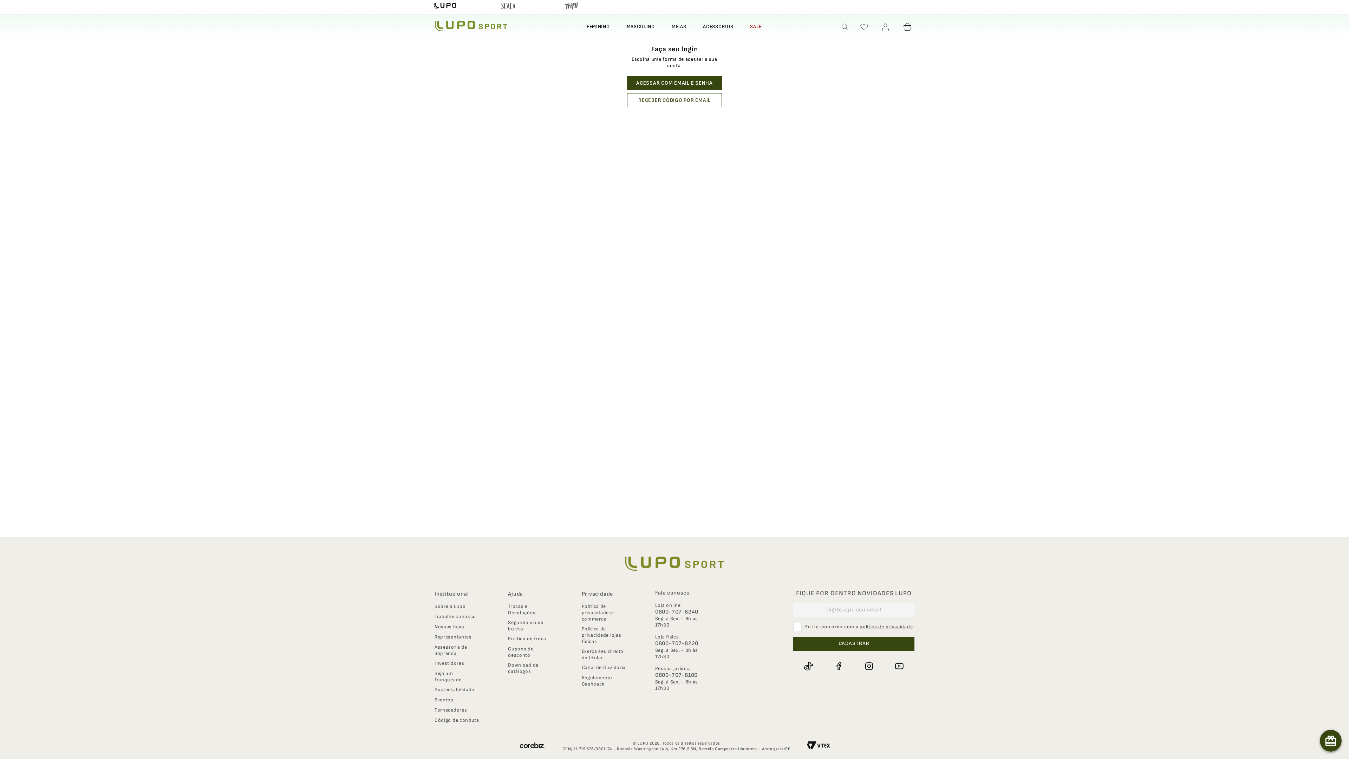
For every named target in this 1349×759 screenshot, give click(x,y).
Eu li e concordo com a (859, 627)
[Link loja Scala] (508, 7)
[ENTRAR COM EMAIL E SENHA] (674, 83)
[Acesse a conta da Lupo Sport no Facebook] (838, 666)
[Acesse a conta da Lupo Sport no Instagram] (869, 666)
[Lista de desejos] (864, 27)
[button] (845, 27)
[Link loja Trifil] (572, 7)
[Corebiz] (532, 746)
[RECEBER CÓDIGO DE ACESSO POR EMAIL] (674, 100)
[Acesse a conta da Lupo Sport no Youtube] (899, 666)
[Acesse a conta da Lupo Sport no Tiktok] (808, 666)
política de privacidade (886, 627)
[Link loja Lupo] (445, 7)
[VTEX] (818, 746)
